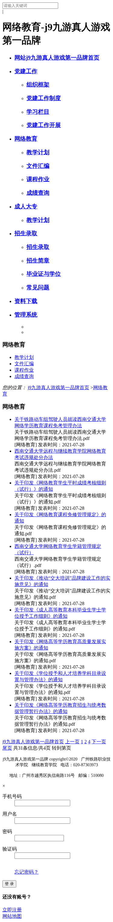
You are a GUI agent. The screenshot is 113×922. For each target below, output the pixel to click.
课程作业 (38, 179)
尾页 (7, 748)
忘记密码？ (26, 872)
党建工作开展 (44, 125)
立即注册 (12, 909)
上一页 (72, 741)
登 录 (9, 883)
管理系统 (25, 314)
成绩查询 (38, 193)
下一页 (99, 741)
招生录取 (25, 233)
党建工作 (25, 71)
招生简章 (38, 260)
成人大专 (25, 206)
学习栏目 (38, 112)
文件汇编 (38, 166)
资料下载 (25, 301)
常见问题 (38, 287)
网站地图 (12, 916)
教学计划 (38, 152)
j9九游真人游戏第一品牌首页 (58, 387)
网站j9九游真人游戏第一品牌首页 (56, 57)
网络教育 (25, 138)
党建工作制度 (44, 98)
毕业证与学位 (44, 274)
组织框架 (38, 84)
